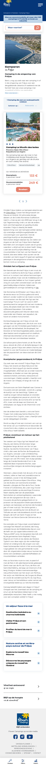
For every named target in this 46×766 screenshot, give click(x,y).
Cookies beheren (13, 753)
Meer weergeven (11, 93)
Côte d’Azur (11, 213)
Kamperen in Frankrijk (11, 13)
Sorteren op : (13, 106)
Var (37, 288)
